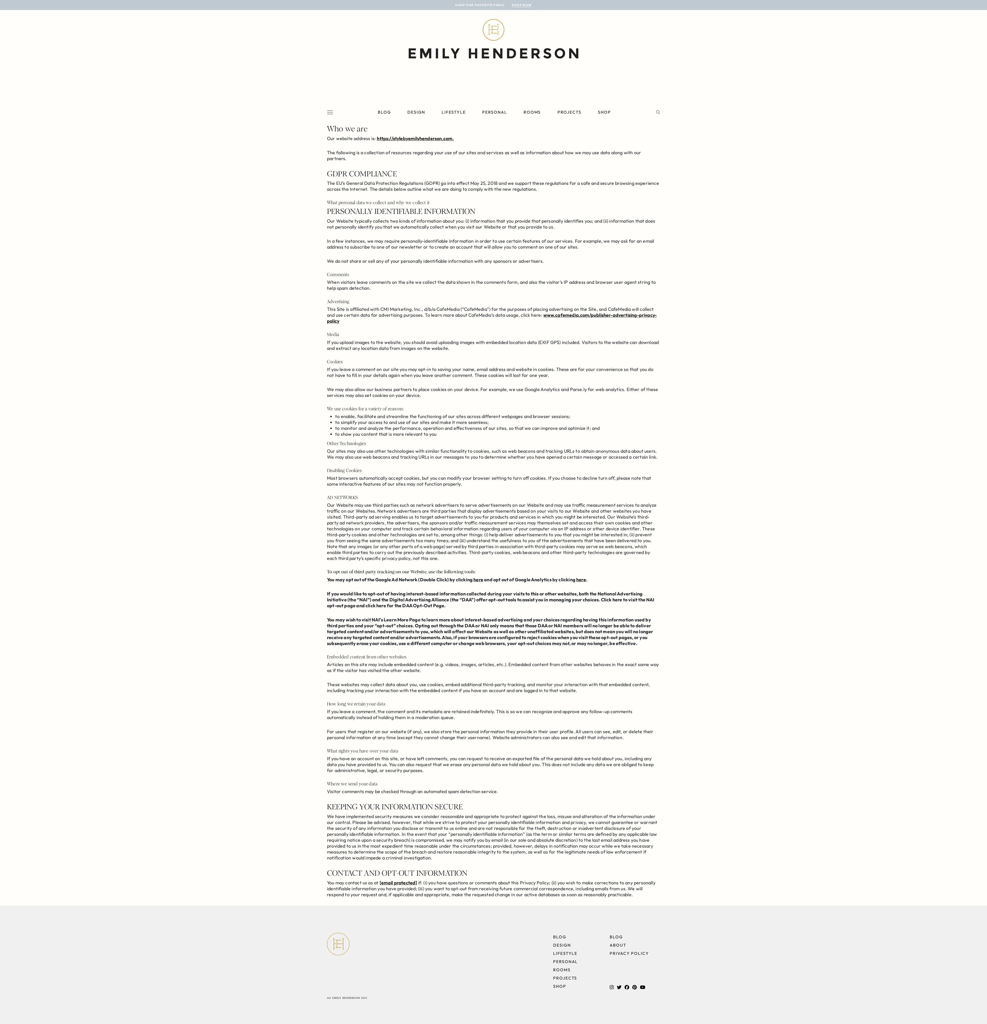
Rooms (532, 112)
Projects (569, 112)
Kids (108, 130)
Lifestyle (454, 112)
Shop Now (522, 5)
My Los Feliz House (70, 130)
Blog (384, 112)
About (618, 945)
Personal (494, 112)
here (478, 580)
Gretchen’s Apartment (80, 182)
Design (416, 112)
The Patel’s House (65, 147)
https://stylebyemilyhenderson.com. (415, 138)
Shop (604, 112)
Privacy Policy (629, 953)
